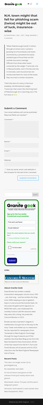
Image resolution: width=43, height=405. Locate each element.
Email (7, 151)
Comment (8, 119)
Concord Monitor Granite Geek (19, 238)
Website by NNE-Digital (19, 402)
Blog (27, 35)
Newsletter (33, 35)
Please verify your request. (16, 242)
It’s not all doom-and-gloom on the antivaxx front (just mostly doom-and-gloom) (19, 375)
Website (7, 160)
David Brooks (10, 35)
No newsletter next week (13, 369)
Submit (12, 260)
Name (7, 141)
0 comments (8, 38)
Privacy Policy (11, 254)
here (15, 95)
